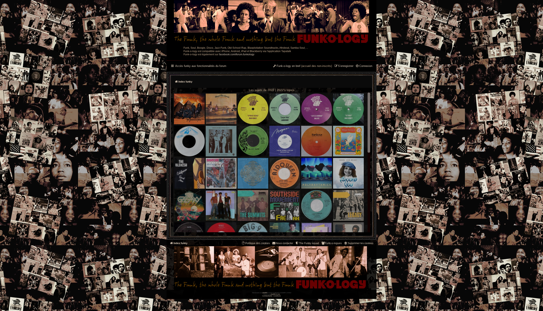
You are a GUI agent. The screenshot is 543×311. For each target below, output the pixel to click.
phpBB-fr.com (275, 294)
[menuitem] (363, 66)
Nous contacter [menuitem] (284, 243)
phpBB (264, 292)
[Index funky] (271, 22)
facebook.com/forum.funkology (236, 54)
